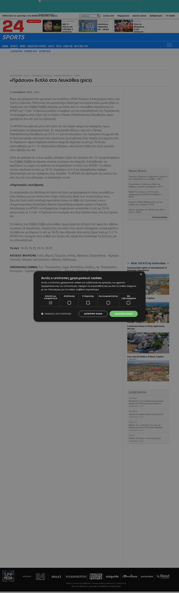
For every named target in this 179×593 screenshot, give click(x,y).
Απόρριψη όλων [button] (93, 313)
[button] (56, 313)
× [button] (141, 274)
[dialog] (89, 296)
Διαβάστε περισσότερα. (87, 289)
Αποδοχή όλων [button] (123, 313)
